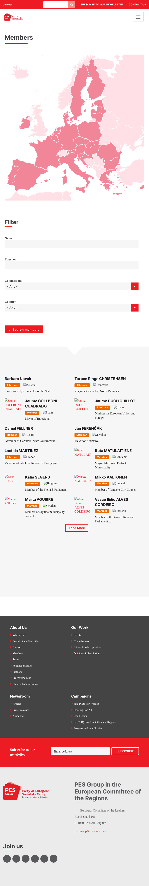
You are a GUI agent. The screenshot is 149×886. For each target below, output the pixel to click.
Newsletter (18, 716)
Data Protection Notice (25, 684)
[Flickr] (31, 5)
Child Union (80, 716)
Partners (17, 672)
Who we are (19, 635)
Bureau (17, 647)
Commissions (13, 280)
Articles (17, 703)
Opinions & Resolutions (87, 653)
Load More (77, 528)
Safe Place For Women (86, 703)
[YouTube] (26, 5)
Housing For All (83, 710)
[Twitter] (21, 5)
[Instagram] (36, 5)
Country (10, 302)
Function (10, 259)
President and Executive (26, 641)
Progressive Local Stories (88, 728)
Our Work (79, 627)
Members (18, 653)
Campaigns (81, 696)
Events (77, 635)
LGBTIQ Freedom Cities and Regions (95, 722)
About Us (18, 627)
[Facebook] (16, 5)
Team (16, 659)
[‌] (7, 859)
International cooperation (87, 647)
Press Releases (21, 710)
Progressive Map (22, 678)
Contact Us (137, 4)
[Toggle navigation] (138, 16)
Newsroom (20, 696)
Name (8, 238)
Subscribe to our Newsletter (102, 4)
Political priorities (23, 665)
